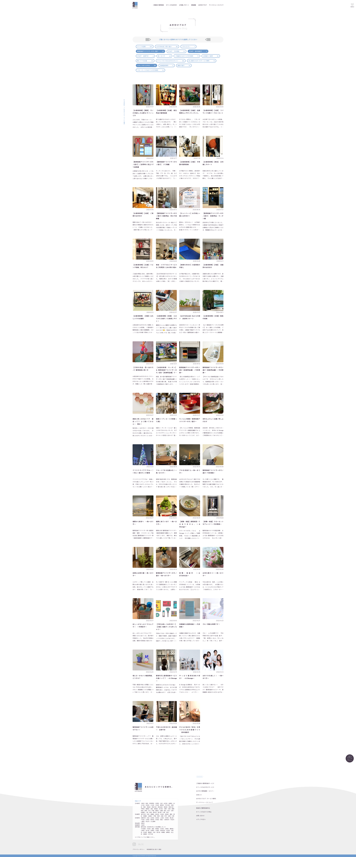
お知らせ (199, 795)
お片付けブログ (202, 5)
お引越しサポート (184, 5)
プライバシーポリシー (139, 849)
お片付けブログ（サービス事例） (206, 798)
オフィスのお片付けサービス (205, 787)
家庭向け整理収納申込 (203, 808)
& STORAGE (124, 102)
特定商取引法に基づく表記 (154, 849)
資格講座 (193, 5)
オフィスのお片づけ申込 (203, 812)
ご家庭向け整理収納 (158, 5)
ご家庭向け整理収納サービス (205, 783)
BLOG (141, 844)
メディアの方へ (201, 819)
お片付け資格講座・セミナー (205, 791)
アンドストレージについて (216, 5)
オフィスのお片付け (171, 5)
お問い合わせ (200, 815)
